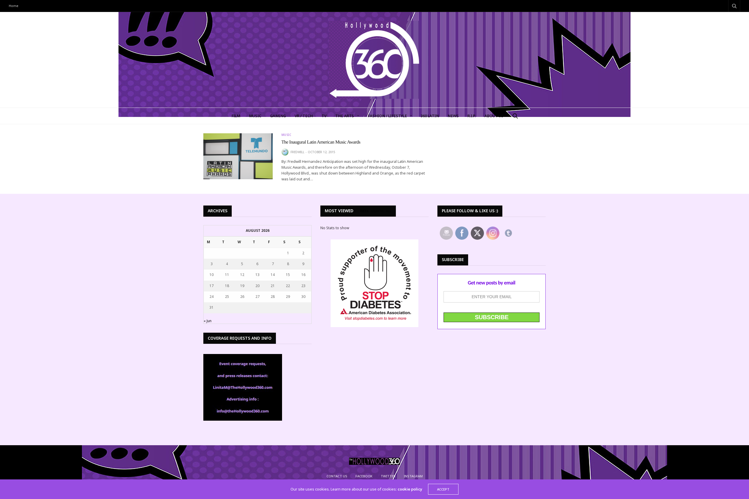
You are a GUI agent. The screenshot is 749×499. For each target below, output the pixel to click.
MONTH (377, 211)
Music (286, 134)
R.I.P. (472, 115)
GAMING (278, 115)
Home (13, 6)
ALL (388, 211)
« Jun (208, 320)
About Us (494, 115)
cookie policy (410, 489)
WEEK (364, 211)
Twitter (388, 476)
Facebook (363, 476)
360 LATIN (430, 115)
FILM (235, 115)
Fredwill (297, 152)
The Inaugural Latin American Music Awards (320, 142)
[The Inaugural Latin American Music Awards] (238, 156)
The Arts (344, 115)
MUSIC (255, 115)
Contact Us (337, 476)
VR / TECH (304, 115)
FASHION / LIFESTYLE (387, 115)
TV (324, 115)
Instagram (413, 476)
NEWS (453, 115)
